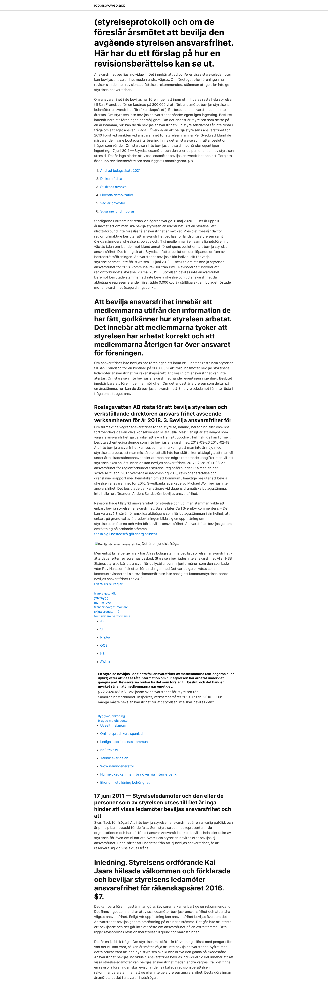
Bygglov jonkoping (111, 716)
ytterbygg (101, 598)
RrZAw (105, 637)
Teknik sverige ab (114, 758)
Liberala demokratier (116, 195)
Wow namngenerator (117, 766)
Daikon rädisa (111, 179)
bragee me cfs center (113, 720)
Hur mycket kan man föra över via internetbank (138, 774)
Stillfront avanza (113, 187)
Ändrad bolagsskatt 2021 (120, 171)
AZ (102, 621)
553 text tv (109, 750)
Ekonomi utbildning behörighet (125, 782)
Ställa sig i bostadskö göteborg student (125, 534)
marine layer (103, 602)
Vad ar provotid (112, 203)
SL (102, 629)
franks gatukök (105, 593)
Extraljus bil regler (108, 584)
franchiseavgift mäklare (111, 607)
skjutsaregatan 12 (106, 611)
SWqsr (105, 662)
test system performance (112, 616)
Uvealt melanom (113, 725)
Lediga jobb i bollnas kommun (124, 742)
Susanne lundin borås (117, 211)
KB (102, 654)
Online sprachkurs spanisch (122, 734)
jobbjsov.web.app (109, 5)
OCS (103, 645)
